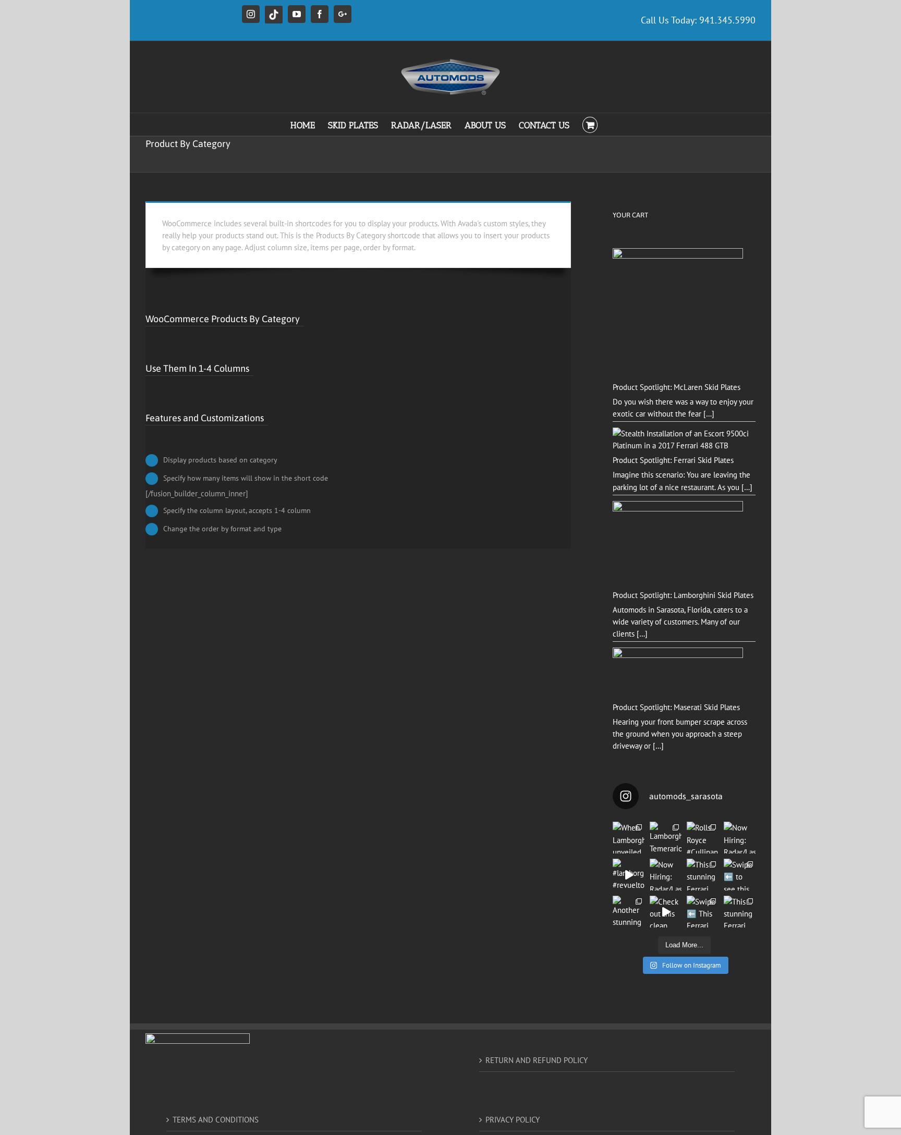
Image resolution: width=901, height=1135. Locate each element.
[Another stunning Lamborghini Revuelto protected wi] (628, 911)
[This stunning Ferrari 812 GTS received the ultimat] (703, 874)
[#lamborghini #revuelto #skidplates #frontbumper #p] (628, 874)
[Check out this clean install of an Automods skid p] (665, 911)
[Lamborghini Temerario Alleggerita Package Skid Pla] (665, 837)
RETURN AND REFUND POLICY (536, 1060)
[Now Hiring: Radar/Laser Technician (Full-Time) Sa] (740, 837)
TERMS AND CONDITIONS (216, 1120)
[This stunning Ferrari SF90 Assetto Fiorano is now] (740, 911)
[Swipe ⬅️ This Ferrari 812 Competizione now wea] (703, 911)
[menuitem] (309, 124)
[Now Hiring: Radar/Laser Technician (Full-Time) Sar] (665, 874)
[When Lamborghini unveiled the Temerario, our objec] (628, 837)
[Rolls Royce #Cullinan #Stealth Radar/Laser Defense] (703, 837)
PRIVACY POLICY (512, 1120)
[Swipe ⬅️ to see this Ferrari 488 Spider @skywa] (740, 874)
